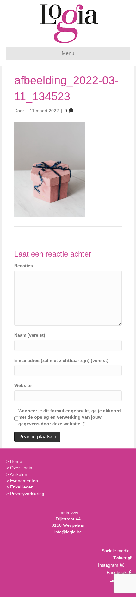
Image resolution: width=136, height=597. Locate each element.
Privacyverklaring (27, 493)
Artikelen (18, 474)
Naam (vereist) (29, 335)
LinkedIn (117, 580)
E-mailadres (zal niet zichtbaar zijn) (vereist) (61, 360)
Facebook (116, 572)
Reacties (23, 265)
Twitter (119, 557)
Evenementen (24, 480)
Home (16, 461)
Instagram (109, 565)
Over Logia (21, 467)
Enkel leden (22, 486)
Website (23, 385)
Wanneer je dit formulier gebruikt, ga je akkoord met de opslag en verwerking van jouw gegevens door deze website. (69, 417)
